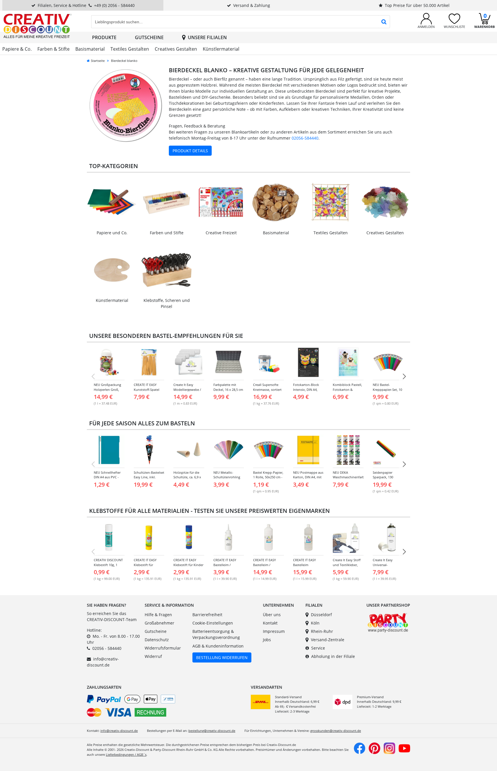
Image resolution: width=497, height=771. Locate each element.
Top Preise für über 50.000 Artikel (417, 5)
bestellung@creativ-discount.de (211, 730)
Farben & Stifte (53, 49)
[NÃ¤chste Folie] (404, 376)
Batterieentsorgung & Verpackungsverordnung (216, 634)
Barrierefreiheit (207, 614)
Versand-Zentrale (327, 639)
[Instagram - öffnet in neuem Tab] (389, 748)
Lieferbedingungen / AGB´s (126, 754)
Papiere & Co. (17, 49)
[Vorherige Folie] (93, 376)
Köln (315, 623)
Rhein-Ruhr (322, 631)
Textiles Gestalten (129, 49)
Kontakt (270, 623)
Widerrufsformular (163, 648)
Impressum (274, 631)
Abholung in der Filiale (333, 656)
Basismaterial (90, 49)
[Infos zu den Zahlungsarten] (166, 707)
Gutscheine (149, 37)
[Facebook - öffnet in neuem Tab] (359, 748)
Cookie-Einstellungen (212, 623)
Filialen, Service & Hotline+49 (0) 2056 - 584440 (86, 5)
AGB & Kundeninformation (218, 646)
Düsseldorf (321, 614)
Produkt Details (190, 150)
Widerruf (153, 656)
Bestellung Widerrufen (222, 657)
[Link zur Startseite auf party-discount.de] (37, 25)
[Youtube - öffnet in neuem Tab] (404, 748)
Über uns (272, 614)
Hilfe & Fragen (158, 614)
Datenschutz (157, 639)
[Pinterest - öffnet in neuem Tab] (374, 748)
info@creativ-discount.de (119, 730)
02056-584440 (305, 138)
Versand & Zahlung (251, 5)
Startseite (98, 60)
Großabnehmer (159, 623)
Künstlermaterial (221, 49)
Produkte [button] (104, 37)
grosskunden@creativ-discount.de (335, 730)
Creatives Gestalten (176, 49)
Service (318, 648)
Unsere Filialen (207, 37)
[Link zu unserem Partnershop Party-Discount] (387, 622)
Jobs (267, 639)
